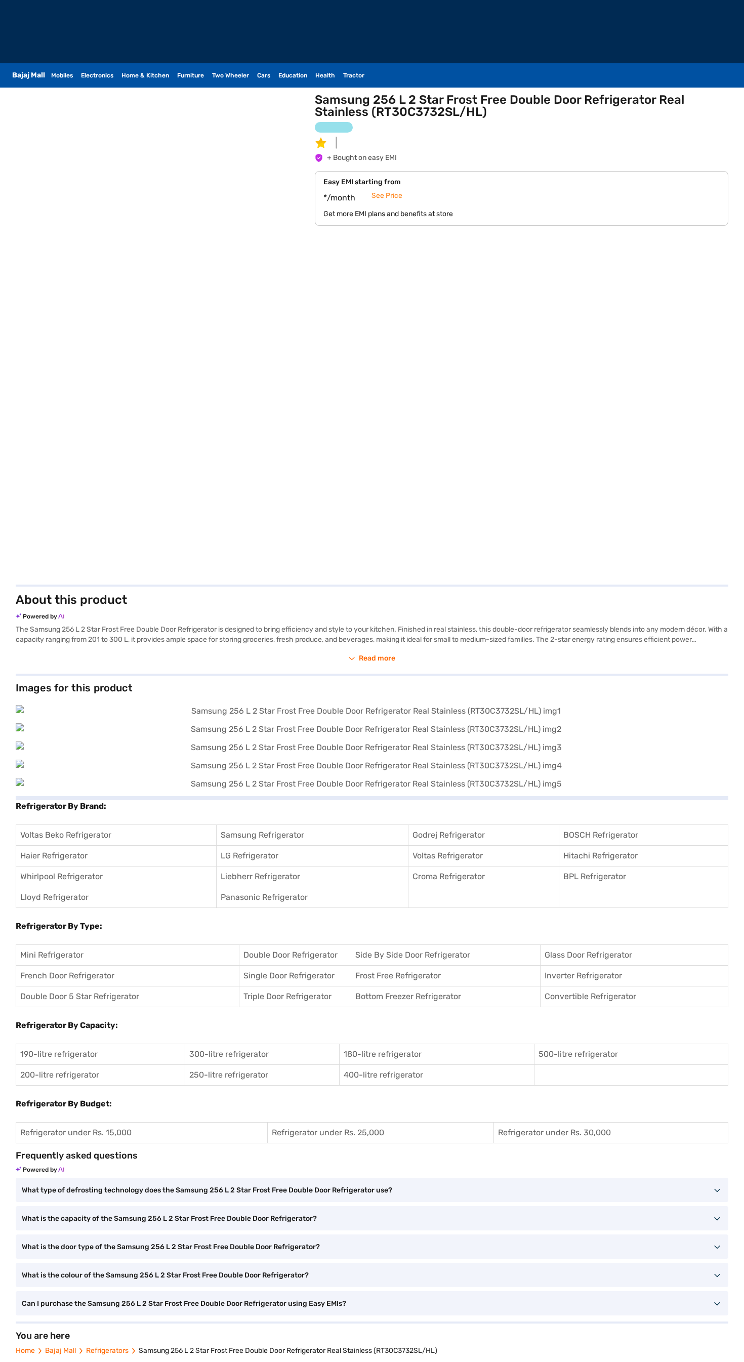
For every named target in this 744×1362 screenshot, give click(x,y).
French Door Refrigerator (67, 975)
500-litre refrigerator (578, 1054)
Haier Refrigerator (54, 855)
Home (25, 1350)
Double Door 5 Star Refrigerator (79, 996)
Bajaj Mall (60, 1350)
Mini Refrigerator (52, 955)
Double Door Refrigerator (290, 955)
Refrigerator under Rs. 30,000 (554, 1132)
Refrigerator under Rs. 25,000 (328, 1132)
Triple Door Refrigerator (287, 996)
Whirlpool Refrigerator (61, 876)
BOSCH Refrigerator (600, 835)
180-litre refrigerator (383, 1054)
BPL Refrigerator (594, 876)
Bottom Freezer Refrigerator (408, 996)
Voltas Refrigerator (447, 855)
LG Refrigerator (249, 855)
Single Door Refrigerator (289, 975)
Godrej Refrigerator (448, 835)
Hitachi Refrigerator (600, 855)
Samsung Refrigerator (262, 835)
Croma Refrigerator (448, 876)
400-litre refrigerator (383, 1075)
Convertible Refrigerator (590, 996)
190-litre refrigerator (59, 1054)
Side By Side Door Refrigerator (412, 955)
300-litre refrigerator (229, 1054)
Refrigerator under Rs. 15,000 (76, 1132)
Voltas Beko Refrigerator (65, 835)
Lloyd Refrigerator (54, 897)
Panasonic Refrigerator (264, 897)
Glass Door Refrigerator (588, 955)
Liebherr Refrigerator (260, 876)
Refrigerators (107, 1350)
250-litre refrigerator (228, 1075)
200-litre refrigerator (59, 1075)
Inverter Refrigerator (583, 975)
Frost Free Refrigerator (398, 975)
